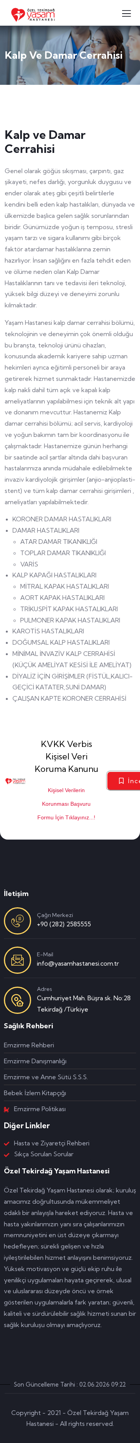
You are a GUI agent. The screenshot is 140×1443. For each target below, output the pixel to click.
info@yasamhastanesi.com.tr (78, 963)
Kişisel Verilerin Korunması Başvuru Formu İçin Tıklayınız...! (66, 804)
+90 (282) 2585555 (64, 924)
